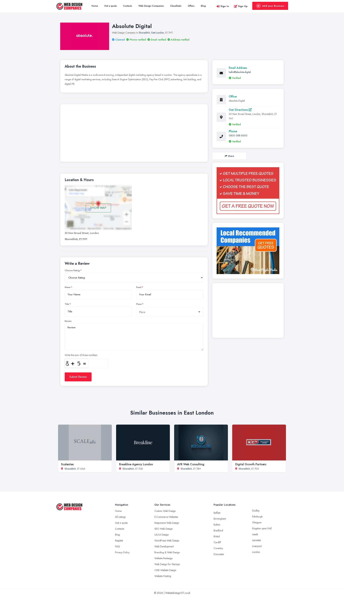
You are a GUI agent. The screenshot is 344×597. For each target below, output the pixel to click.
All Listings (120, 517)
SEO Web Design (163, 529)
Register (119, 540)
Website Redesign (163, 558)
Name (67, 287)
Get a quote (110, 6)
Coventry (218, 548)
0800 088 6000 (238, 135)
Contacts (127, 6)
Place (139, 304)
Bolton (217, 524)
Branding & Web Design (167, 552)
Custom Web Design (165, 511)
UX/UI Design (161, 534)
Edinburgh (257, 516)
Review (68, 321)
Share (231, 156)
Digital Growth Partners (250, 464)
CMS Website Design (165, 570)
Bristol (217, 536)
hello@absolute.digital (240, 72)
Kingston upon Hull (262, 528)
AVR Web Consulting (190, 464)
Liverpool (257, 546)
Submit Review (78, 377)
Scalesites (67, 464)
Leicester (256, 540)
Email (138, 287)
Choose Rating (72, 270)
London (256, 552)
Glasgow (257, 522)
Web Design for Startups (167, 564)
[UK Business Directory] (248, 250)
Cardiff (217, 542)
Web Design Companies (151, 6)
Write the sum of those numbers (81, 355)
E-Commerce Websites (166, 517)
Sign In (225, 6)
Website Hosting (162, 576)
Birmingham (220, 518)
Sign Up (243, 6)
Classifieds (175, 6)
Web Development (164, 546)
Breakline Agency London (136, 464)
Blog (203, 6)
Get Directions (239, 110)
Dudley (255, 510)
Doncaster (219, 554)
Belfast (217, 513)
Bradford (218, 530)
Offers (191, 6)
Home (95, 6)
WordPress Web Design (166, 540)
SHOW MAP (98, 208)
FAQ (117, 546)
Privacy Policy (122, 552)
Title (67, 304)
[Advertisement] (134, 133)
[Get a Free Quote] (248, 190)
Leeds (255, 534)
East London (157, 32)
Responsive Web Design (166, 523)
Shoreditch (144, 32)
